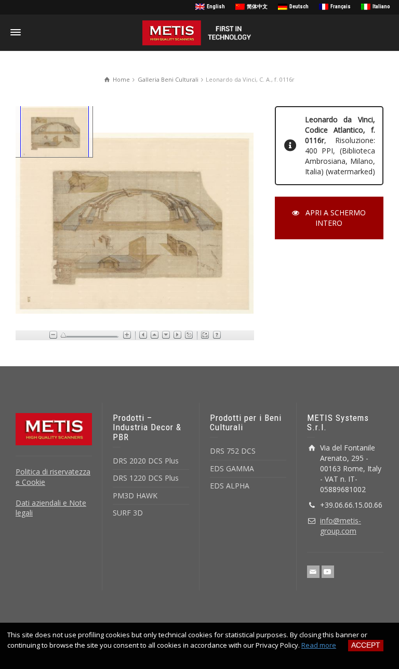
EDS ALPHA (229, 486)
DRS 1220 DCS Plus (146, 478)
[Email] (313, 571)
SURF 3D (128, 513)
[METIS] (199, 32)
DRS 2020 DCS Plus (146, 461)
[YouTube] (328, 571)
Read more (318, 645)
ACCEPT (365, 645)
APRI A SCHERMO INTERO (335, 218)
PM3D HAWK (135, 495)
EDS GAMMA (232, 468)
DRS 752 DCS (233, 451)
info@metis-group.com (340, 526)
